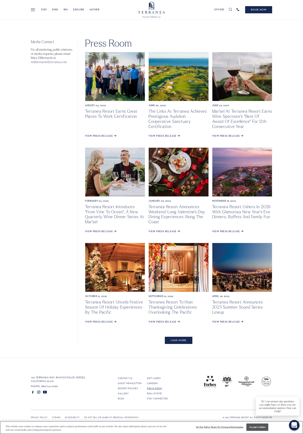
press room (154, 388)
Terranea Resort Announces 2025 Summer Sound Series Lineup (237, 307)
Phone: (35, 386)
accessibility (72, 417)
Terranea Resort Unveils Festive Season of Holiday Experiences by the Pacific (114, 307)
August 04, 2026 (95, 105)
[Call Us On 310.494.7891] (238, 9)
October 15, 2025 (96, 296)
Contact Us (125, 378)
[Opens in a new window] (33, 392)
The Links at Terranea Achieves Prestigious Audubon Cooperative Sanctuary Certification (178, 119)
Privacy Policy (39, 417)
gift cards (154, 378)
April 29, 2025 (221, 296)
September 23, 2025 (161, 296)
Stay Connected (157, 398)
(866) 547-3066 (49, 386)
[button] (33, 9)
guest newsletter (130, 383)
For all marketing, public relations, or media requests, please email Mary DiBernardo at (51, 55)
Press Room (108, 43)
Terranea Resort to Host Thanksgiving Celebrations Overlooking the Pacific (173, 307)
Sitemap (56, 417)
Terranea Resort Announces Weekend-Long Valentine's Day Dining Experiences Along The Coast (177, 214)
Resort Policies (128, 388)
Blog (121, 398)
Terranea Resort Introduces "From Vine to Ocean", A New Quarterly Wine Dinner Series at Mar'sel (114, 214)
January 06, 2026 (160, 200)
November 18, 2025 (224, 200)
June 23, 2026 (220, 105)
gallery (123, 393)
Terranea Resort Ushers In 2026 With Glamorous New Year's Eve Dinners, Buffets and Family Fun (241, 211)
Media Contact (42, 41)
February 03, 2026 (97, 200)
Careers (152, 383)
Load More (179, 340)
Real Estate (154, 393)
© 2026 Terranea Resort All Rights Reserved (247, 417)
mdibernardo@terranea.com (49, 62)
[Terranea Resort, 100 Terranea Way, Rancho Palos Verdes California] (151, 9)
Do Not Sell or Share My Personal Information (220, 427)
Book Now (258, 9)
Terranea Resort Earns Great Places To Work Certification (111, 114)
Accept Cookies (257, 427)
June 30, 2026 (157, 105)
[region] (151, 427)
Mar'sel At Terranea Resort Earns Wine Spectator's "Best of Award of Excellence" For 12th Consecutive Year (242, 119)
